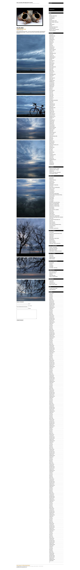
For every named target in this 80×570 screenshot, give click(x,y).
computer (50, 55)
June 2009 (51, 548)
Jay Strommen (51, 189)
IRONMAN (51, 81)
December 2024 (52, 318)
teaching (50, 138)
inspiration (51, 80)
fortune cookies (51, 66)
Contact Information (52, 28)
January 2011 (51, 524)
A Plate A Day (51, 281)
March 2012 (51, 507)
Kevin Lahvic (51, 256)
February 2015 (51, 464)
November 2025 (52, 304)
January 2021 (51, 376)
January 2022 (51, 361)
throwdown (51, 147)
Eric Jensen (51, 186)
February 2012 (51, 508)
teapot (50, 139)
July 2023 (50, 339)
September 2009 (52, 544)
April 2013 (51, 491)
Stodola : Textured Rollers (53, 276)
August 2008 (51, 560)
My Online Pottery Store (53, 15)
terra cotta (51, 142)
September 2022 (52, 351)
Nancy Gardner (51, 208)
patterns (50, 106)
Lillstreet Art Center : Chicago (54, 169)
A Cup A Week (51, 280)
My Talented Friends (52, 100)
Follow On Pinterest (52, 30)
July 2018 (50, 413)
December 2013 (52, 481)
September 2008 (52, 559)
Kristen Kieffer (51, 198)
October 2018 (51, 409)
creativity (50, 58)
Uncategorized (51, 154)
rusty (50, 118)
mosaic (50, 91)
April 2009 (51, 550)
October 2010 (51, 528)
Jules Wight (51, 266)
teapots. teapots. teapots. (53, 284)
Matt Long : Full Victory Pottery (54, 203)
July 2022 (50, 354)
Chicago (50, 48)
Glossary (50, 25)
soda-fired (51, 126)
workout (50, 162)
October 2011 (51, 513)
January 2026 (51, 302)
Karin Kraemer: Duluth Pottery (54, 193)
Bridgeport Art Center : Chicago (54, 168)
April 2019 (51, 402)
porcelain (50, 111)
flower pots (51, 63)
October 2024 (51, 320)
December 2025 (52, 303)
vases (50, 157)
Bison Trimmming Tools (53, 271)
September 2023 (52, 336)
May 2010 (51, 534)
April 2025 (51, 313)
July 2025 (50, 309)
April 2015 (51, 461)
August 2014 (51, 471)
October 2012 (51, 498)
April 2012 (51, 506)
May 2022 (51, 356)
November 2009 (52, 542)
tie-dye (50, 148)
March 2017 (51, 433)
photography (51, 107)
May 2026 (51, 297)
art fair (50, 37)
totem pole (51, 152)
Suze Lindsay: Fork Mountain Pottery (55, 224)
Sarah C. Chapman (52, 242)
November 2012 (52, 497)
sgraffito (50, 123)
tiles (50, 149)
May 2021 (51, 371)
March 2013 (51, 492)
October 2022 (51, 350)
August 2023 (51, 338)
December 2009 (52, 540)
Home (50, 14)
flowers (50, 64)
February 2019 (51, 404)
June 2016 (51, 444)
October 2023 (51, 335)
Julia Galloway (51, 192)
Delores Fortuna (52, 182)
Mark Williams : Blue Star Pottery (54, 202)
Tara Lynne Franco (52, 225)
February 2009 (51, 553)
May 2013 (51, 490)
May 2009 (51, 549)
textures (50, 143)
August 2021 (51, 367)
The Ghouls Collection (52, 144)
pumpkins (50, 117)
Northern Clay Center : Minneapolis (55, 172)
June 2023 (51, 340)
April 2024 (51, 328)
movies (50, 94)
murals (50, 96)
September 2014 (52, 470)
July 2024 (50, 324)
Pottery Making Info (52, 289)
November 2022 (52, 349)
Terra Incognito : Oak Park (53, 173)
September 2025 (52, 307)
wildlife (50, 160)
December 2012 (52, 496)
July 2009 (50, 547)
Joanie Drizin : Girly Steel (53, 248)
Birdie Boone (51, 178)
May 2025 (51, 312)
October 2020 (51, 380)
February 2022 (51, 360)
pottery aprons (51, 113)
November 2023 (52, 334)
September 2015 (52, 455)
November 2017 (52, 423)
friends (50, 68)
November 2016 (52, 438)
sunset (50, 134)
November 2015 (52, 453)
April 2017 (51, 432)
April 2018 (51, 417)
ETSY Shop (51, 60)
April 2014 (51, 476)
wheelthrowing (51, 159)
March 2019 (51, 403)
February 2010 (51, 538)
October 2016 (51, 439)
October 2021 (51, 365)
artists (50, 38)
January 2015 (51, 465)
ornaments (51, 105)
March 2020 (51, 388)
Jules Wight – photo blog (53, 267)
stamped (50, 128)
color (50, 54)
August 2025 (51, 308)
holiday (50, 75)
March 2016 (51, 448)
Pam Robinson (51, 239)
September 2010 (52, 529)
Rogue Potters (51, 213)
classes (50, 50)
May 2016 (51, 445)
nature (50, 101)
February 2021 (51, 375)
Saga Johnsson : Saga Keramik (54, 215)
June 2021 (51, 370)
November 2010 (52, 527)
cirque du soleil (51, 49)
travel (50, 153)
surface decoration (52, 136)
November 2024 (52, 319)
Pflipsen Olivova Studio (53, 249)
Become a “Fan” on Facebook (54, 29)
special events (51, 127)
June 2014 (51, 474)
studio (50, 131)
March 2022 (51, 359)
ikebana (50, 79)
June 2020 (51, 385)
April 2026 (51, 298)
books (50, 44)
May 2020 (51, 386)
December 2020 (52, 377)
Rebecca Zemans (52, 240)
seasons (50, 122)
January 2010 (51, 539)
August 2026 (51, 293)
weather (50, 158)
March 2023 (51, 344)
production (51, 116)
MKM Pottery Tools (52, 275)
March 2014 (51, 477)
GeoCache (51, 71)
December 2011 (51, 511)
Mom (50, 89)
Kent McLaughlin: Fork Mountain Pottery (55, 194)
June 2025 (51, 310)
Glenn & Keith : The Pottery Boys (54, 187)
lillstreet (50, 86)
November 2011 (51, 512)
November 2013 (52, 482)
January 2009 (51, 554)
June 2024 (51, 325)
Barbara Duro (51, 234)
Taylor (50, 137)
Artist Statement (51, 18)
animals (50, 34)
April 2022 (51, 357)
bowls (50, 45)
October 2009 (51, 543)
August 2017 (51, 427)
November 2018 (52, 408)
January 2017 (51, 435)
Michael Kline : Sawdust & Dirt (54, 204)
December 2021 (52, 362)
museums (50, 97)
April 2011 (51, 521)
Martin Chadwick (52, 258)
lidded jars (51, 85)
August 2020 (51, 382)
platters (50, 110)
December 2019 (52, 392)
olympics (50, 102)
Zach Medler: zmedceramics (53, 228)
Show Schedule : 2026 (53, 20)
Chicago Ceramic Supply (53, 288)
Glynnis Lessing (51, 188)
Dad (50, 59)
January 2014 (51, 480)
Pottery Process (51, 24)
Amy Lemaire (51, 232)
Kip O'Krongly (51, 197)
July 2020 (50, 383)
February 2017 (51, 434)
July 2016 (50, 443)
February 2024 (51, 330)
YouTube (50, 164)
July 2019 (50, 398)
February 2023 (51, 345)
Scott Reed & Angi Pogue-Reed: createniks (56, 217)
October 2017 (51, 424)
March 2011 (51, 522)
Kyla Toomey (51, 199)
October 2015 (51, 454)
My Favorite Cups (52, 283)
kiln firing (50, 84)
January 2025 (51, 317)
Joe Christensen (52, 191)
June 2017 (51, 429)
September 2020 (52, 381)
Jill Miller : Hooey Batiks (53, 247)
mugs (50, 95)
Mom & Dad (51, 90)
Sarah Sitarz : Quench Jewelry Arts (54, 243)
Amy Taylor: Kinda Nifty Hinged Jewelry (55, 233)
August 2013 (51, 486)
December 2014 (52, 466)
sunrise (50, 133)
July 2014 (50, 472)
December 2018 (52, 407)
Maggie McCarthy (52, 257)
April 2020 (51, 387)
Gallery (50, 23)
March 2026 (51, 299)
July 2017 (50, 428)
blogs (50, 43)
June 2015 (51, 459)
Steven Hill (51, 220)
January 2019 (51, 406)
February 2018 (51, 419)
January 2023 (51, 346)
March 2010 (51, 537)
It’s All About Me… (52, 17)
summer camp (51, 132)
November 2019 (52, 393)
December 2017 (52, 422)
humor (50, 76)
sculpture (50, 121)
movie (50, 92)
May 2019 (51, 401)
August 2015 (51, 456)
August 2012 (51, 501)
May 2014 (51, 475)
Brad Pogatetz (51, 262)
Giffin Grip (51, 274)
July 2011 (50, 517)
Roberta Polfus (51, 212)
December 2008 (52, 555)
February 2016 (51, 449)
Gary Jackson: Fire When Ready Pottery (25, 2)
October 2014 (51, 469)
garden (50, 70)
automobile (51, 39)
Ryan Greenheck (52, 214)
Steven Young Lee (52, 223)
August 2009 (51, 545)
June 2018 (51, 414)
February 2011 (51, 523)
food (50, 65)
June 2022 (51, 355)
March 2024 (51, 329)
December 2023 (52, 333)
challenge (51, 47)
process (50, 115)
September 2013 (52, 485)
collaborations (51, 53)
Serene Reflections (21, 29)
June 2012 (51, 503)
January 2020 (51, 391)
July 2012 (50, 502)
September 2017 (52, 425)
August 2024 (51, 323)
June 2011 (51, 518)
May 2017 (51, 430)
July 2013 (50, 487)
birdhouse (51, 42)
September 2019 (52, 396)
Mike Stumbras (51, 207)
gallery (50, 69)
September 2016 (52, 440)
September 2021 (52, 366)
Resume (50, 19)
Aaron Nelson (51, 177)
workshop (50, 163)
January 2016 (51, 450)
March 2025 (51, 314)
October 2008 (51, 558)
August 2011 (51, 516)
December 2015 (52, 451)
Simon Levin (51, 218)
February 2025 (51, 315)
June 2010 (51, 533)
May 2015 (51, 460)
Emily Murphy (51, 183)
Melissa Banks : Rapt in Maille (54, 238)
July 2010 (50, 532)
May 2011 (50, 519)
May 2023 (51, 341)
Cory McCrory (51, 181)
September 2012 (52, 500)
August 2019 (51, 397)
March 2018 (51, 418)
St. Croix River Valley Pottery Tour (54, 219)
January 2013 (51, 495)
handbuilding (51, 74)
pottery (50, 112)
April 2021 (51, 372)
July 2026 (50, 294)
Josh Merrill (51, 265)
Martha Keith (51, 237)
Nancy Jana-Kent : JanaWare (54, 209)
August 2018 (51, 412)
